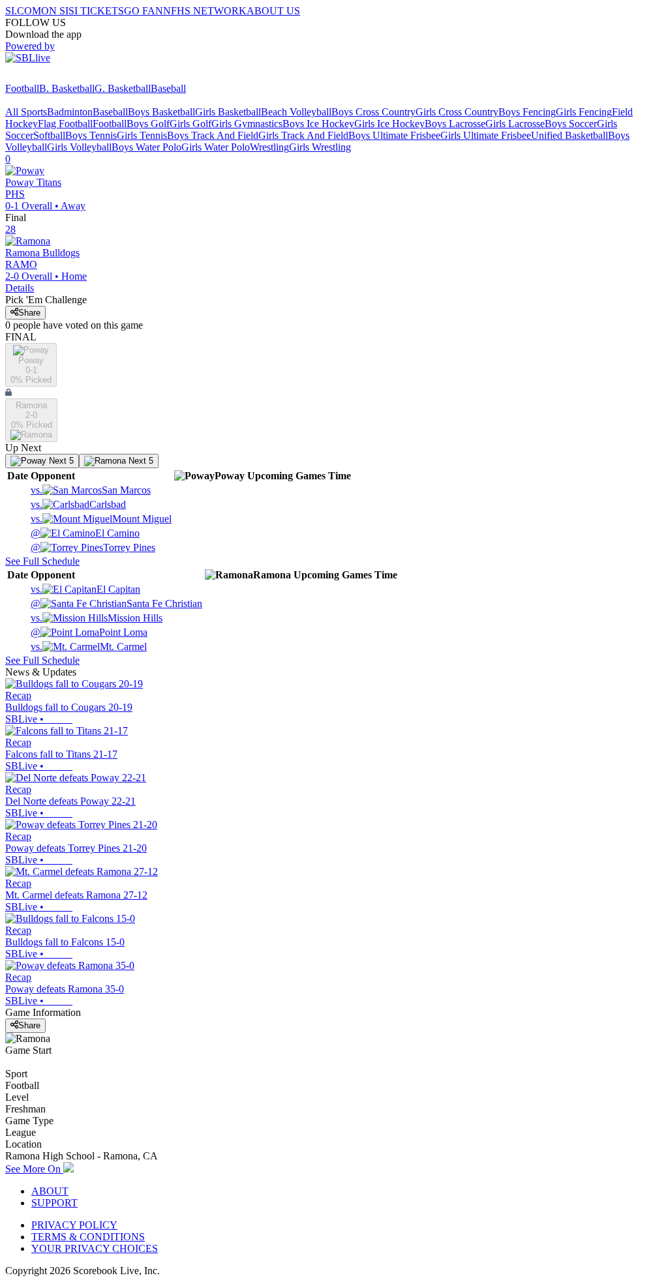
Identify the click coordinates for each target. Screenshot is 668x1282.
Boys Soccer (571, 123)
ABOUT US (273, 10)
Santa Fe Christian (116, 603)
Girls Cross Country (457, 111)
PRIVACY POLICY (74, 1224)
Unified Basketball (569, 135)
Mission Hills (96, 617)
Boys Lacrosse (455, 123)
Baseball (168, 88)
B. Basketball (67, 88)
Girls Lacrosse (515, 123)
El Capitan (85, 589)
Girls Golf (190, 123)
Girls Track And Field (303, 135)
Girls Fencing (584, 111)
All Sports (26, 111)
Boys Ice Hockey (318, 123)
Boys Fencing (527, 111)
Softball (49, 135)
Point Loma (89, 632)
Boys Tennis (91, 135)
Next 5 (60, 461)
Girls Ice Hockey (389, 123)
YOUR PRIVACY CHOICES (94, 1248)
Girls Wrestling (320, 147)
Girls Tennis (142, 135)
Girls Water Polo (215, 147)
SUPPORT (54, 1202)
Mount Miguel (101, 518)
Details (19, 287)
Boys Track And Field (212, 135)
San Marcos (91, 490)
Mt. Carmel (89, 646)
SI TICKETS (96, 10)
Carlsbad (78, 504)
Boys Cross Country (373, 111)
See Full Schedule (42, 561)
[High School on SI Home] (55, 76)
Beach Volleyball (296, 111)
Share (29, 313)
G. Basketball (123, 88)
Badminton (70, 111)
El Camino (85, 533)
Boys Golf (148, 123)
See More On (34, 1168)
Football (22, 88)
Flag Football (65, 123)
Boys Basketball (161, 111)
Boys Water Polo (146, 147)
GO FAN (143, 10)
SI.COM (23, 10)
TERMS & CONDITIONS (88, 1236)
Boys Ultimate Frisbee (394, 135)
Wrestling (269, 147)
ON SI (54, 10)
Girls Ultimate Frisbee (485, 135)
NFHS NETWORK (205, 10)
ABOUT (49, 1191)
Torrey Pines (93, 547)
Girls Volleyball (79, 147)
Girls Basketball (228, 111)
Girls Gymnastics (246, 123)
